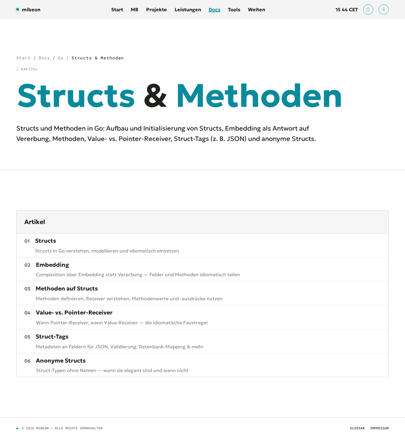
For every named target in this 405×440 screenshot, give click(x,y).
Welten (256, 9)
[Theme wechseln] (384, 9)
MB (134, 9)
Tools (234, 9)
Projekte (156, 9)
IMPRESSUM (379, 428)
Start (117, 9)
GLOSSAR (357, 428)
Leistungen (188, 9)
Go (61, 58)
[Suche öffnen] (368, 9)
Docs (214, 9)
